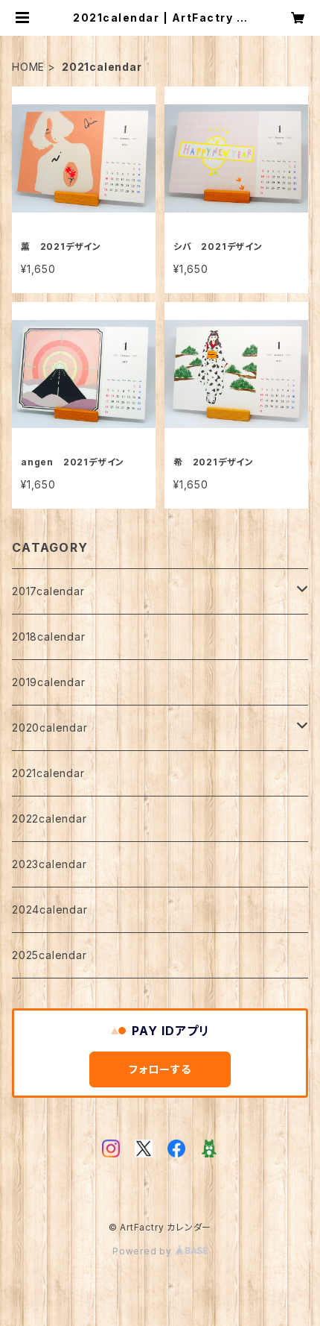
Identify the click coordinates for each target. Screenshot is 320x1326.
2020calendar (50, 727)
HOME (28, 66)
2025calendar (49, 955)
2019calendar (49, 682)
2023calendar (49, 864)
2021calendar (48, 773)
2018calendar (49, 636)
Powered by (143, 1251)
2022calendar (49, 818)
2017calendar (48, 591)
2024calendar (50, 909)
